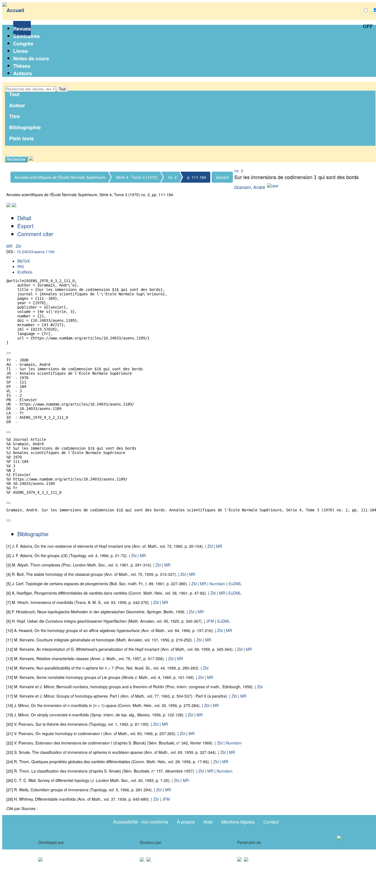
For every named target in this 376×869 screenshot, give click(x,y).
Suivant (222, 177)
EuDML (235, 583)
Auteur (17, 105)
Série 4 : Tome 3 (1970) (136, 177)
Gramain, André (249, 187)
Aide (207, 822)
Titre (14, 116)
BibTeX (23, 261)
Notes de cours (31, 58)
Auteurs (22, 73)
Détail (24, 218)
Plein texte (21, 138)
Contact (271, 822)
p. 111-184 (196, 177)
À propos (186, 822)
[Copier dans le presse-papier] (8, 353)
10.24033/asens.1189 (36, 251)
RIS (20, 266)
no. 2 (172, 177)
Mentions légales (238, 822)
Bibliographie (25, 127)
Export (25, 226)
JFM (210, 621)
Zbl (18, 246)
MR (9, 246)
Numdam (217, 583)
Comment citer (35, 234)
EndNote (24, 272)
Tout (62, 89)
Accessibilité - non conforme (140, 822)
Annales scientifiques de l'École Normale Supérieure (60, 177)
